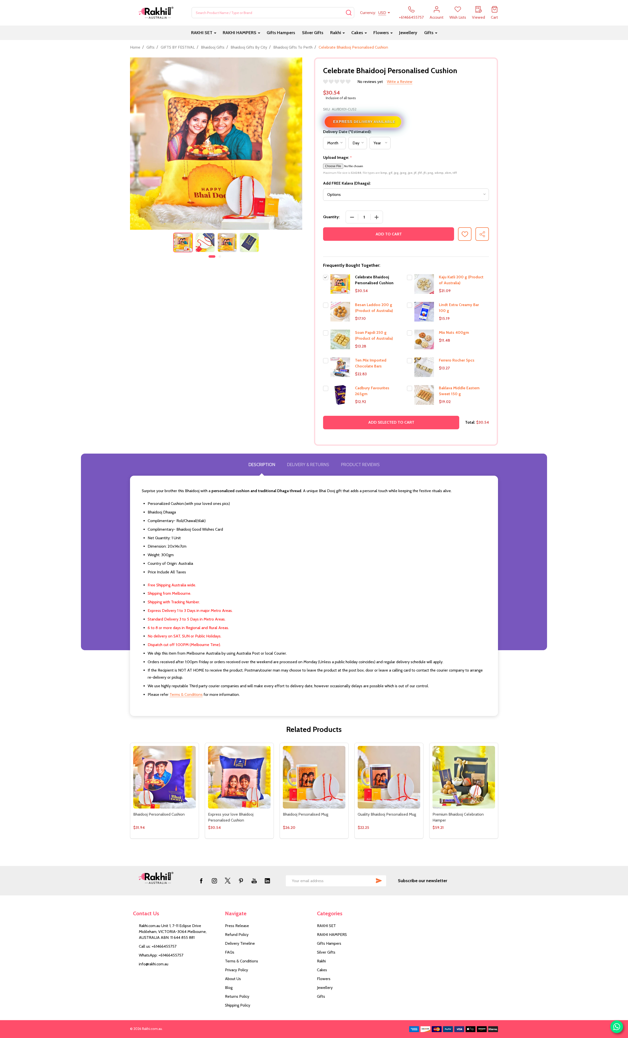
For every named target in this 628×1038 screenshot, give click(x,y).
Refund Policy (237, 934)
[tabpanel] (183, 242)
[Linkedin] (267, 880)
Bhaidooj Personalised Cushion (159, 814)
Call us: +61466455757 (157, 946)
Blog (229, 987)
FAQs (229, 952)
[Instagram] (214, 880)
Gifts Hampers (281, 32)
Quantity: (331, 217)
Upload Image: (337, 157)
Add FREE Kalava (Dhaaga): (347, 183)
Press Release (237, 925)
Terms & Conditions (186, 694)
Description (262, 464)
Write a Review (399, 81)
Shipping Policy (237, 1005)
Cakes (357, 32)
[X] (227, 880)
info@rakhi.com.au (153, 964)
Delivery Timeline (240, 943)
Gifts (428, 32)
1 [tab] (212, 257)
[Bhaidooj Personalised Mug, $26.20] (314, 777)
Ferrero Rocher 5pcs (456, 360)
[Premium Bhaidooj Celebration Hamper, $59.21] (463, 777)
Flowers (381, 32)
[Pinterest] (241, 880)
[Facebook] (201, 880)
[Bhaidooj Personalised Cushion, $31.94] (164, 777)
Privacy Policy (236, 970)
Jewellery (408, 32)
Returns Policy (237, 996)
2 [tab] (220, 257)
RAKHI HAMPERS (239, 32)
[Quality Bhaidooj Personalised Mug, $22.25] (389, 777)
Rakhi (335, 32)
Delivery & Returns (308, 464)
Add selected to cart (391, 422)
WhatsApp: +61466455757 (161, 955)
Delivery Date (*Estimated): (347, 131)
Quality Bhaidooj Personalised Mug (387, 814)
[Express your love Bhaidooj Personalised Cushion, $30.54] (239, 777)
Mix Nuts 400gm (454, 332)
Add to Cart (389, 234)
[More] (215, 33)
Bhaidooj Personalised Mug (305, 814)
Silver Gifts (312, 32)
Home (135, 47)
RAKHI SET (201, 32)
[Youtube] (254, 880)
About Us (233, 978)
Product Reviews (360, 464)
